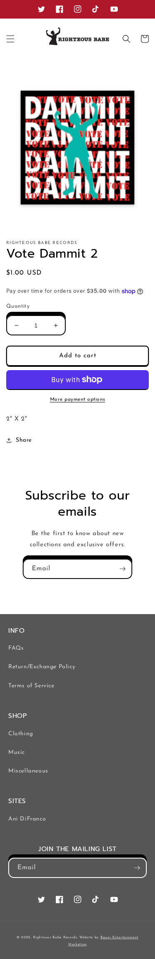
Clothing (20, 734)
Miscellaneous (28, 771)
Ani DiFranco (27, 819)
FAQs (16, 648)
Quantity (17, 306)
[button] (10, 39)
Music (16, 752)
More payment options (77, 399)
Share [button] (24, 440)
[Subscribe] (122, 569)
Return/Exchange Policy (41, 667)
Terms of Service (31, 686)
